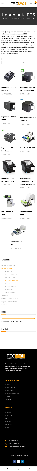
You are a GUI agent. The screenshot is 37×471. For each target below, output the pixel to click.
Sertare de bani (10, 287)
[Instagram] (18, 461)
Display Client (10, 277)
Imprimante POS (12, 280)
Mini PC (8, 284)
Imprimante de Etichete (9, 302)
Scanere (7, 396)
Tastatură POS (10, 293)
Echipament (8, 415)
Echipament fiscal (10, 387)
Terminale (4, 296)
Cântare (4, 305)
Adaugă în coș (14, 77)
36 (7, 59)
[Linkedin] (22, 461)
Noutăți (7, 418)
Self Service (9, 290)
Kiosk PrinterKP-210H (27, 148)
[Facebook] (14, 461)
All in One (8, 271)
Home (5, 19)
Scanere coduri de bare (9, 299)
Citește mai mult (33, 168)
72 (10, 59)
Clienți (7, 427)
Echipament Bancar (8, 265)
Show (3, 59)
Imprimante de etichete (12, 393)
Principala (8, 412)
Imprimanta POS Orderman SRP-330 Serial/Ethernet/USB (27, 181)
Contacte (8, 421)
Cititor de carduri (11, 274)
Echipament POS (15, 19)
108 (14, 59)
